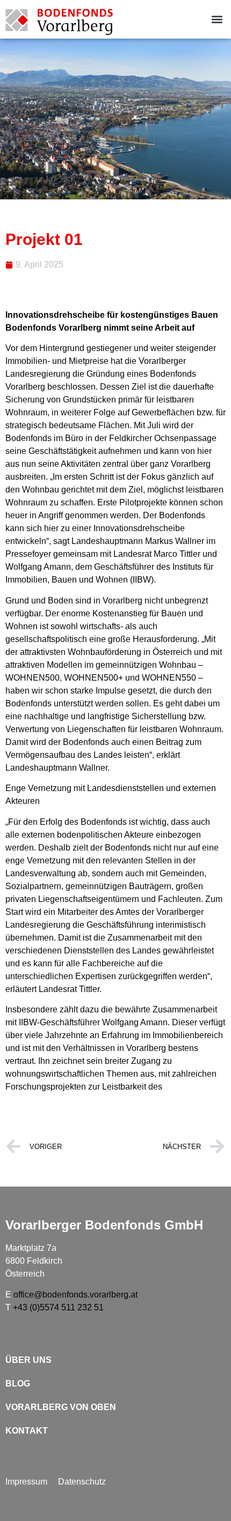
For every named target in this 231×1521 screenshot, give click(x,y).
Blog (17, 1383)
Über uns (28, 1360)
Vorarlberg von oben (60, 1407)
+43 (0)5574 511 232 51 (58, 1307)
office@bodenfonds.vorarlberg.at (75, 1294)
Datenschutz (82, 1481)
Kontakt (26, 1430)
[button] (217, 19)
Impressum (26, 1481)
